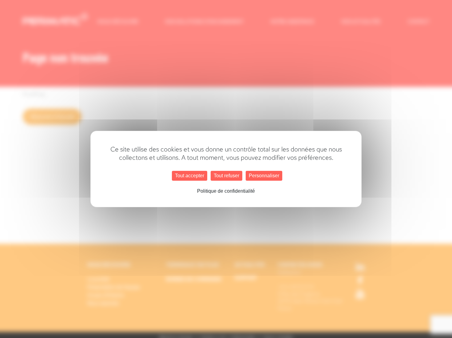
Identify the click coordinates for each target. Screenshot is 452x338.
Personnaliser (264, 175)
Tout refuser (226, 175)
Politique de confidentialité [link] (226, 191)
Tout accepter (189, 175)
